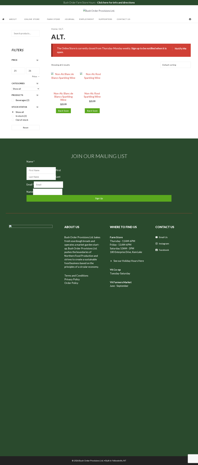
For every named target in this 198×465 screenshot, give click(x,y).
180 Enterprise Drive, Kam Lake (126, 252)
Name (30, 191)
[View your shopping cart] (186, 19)
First (58, 170)
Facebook (164, 249)
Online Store (32, 19)
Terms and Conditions (76, 275)
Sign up (99, 198)
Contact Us (123, 19)
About (13, 19)
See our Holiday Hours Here (128, 260)
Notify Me (180, 48)
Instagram (164, 243)
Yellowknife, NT (119, 460)
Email (30, 184)
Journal (70, 19)
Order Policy (71, 282)
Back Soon (63, 110)
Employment (86, 19)
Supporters (105, 19)
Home (54, 29)
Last (58, 176)
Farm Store (53, 19)
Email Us (163, 237)
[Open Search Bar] (194, 19)
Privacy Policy (72, 279)
